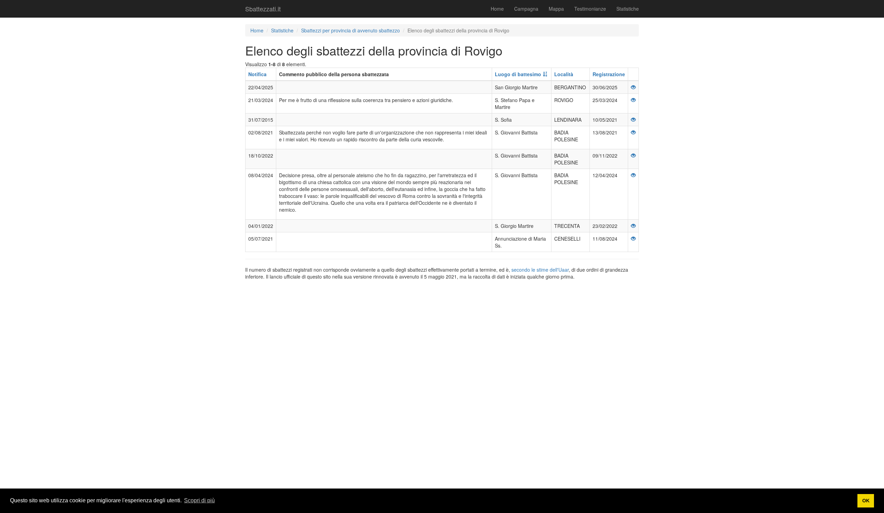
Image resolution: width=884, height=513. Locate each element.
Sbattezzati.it (263, 8)
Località (563, 74)
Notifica (257, 74)
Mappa (556, 8)
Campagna (526, 8)
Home (497, 8)
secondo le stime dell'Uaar (540, 269)
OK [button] (865, 500)
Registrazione (609, 74)
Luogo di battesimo (518, 74)
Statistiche (627, 8)
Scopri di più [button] (199, 500)
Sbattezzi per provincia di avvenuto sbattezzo (350, 30)
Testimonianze (590, 8)
